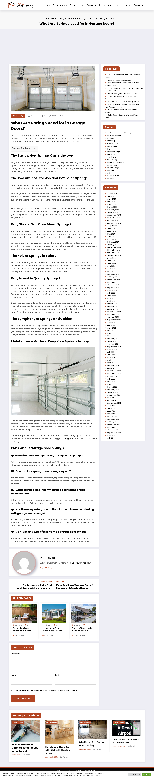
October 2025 (113, 220)
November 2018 (113, 427)
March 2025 (112, 239)
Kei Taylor (34, 116)
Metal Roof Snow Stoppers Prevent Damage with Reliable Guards (74, 586)
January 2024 (113, 277)
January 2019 (112, 422)
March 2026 (112, 207)
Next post (60, 582)
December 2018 (113, 424)
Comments (15, 654)
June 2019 (111, 411)
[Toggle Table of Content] (33, 148)
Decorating (59, 5)
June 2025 (111, 231)
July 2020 (111, 379)
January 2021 (112, 368)
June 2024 (111, 263)
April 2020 (111, 384)
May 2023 (111, 298)
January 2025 (112, 244)
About (67, 766)
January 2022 (112, 341)
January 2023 (112, 309)
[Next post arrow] (96, 585)
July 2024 (111, 261)
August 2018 (112, 435)
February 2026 (113, 210)
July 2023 (111, 293)
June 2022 (111, 328)
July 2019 (111, 408)
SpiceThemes (90, 770)
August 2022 (112, 322)
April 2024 (111, 269)
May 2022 (111, 330)
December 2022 (114, 312)
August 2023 (112, 290)
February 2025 (113, 242)
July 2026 (111, 196)
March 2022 (112, 336)
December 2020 (114, 371)
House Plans (112, 165)
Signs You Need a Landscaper (120, 80)
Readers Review (113, 176)
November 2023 (113, 282)
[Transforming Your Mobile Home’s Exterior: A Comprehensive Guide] (54, 613)
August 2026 (112, 193)
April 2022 (111, 333)
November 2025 (114, 218)
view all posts (46, 568)
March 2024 (112, 271)
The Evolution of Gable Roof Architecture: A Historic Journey (34, 586)
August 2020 (112, 376)
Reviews (110, 178)
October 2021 (112, 344)
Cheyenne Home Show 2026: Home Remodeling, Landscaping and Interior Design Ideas (114, 744)
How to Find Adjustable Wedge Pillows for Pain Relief (79, 742)
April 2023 (111, 301)
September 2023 (114, 287)
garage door (69, 438)
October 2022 (113, 317)
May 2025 (111, 234)
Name (13, 675)
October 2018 (112, 430)
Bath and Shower (114, 135)
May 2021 (111, 357)
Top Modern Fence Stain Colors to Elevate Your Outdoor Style (23, 629)
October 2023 (113, 285)
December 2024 (114, 247)
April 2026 (111, 204)
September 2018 (114, 432)
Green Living (112, 160)
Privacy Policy (90, 766)
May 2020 (111, 381)
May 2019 (111, 414)
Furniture (111, 154)
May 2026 (111, 202)
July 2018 (111, 438)
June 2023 (111, 296)
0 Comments (67, 116)
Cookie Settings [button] (134, 774)
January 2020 (112, 392)
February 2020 (113, 389)
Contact (77, 766)
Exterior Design (86, 5)
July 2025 (111, 228)
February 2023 (113, 306)
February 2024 (113, 274)
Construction (112, 143)
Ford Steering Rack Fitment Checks (122, 93)
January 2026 (112, 212)
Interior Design (133, 5)
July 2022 (111, 325)
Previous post (46, 582)
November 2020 (114, 373)
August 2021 (112, 349)
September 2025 (114, 223)
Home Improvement (110, 5)
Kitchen (110, 170)
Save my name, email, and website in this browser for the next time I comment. (46, 690)
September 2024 (114, 255)
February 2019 (113, 419)
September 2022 (114, 320)
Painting (110, 173)
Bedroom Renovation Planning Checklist (124, 101)
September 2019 (114, 403)
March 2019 (112, 416)
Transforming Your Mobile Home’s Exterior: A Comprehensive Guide (52, 629)
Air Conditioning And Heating (119, 133)
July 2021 (111, 352)
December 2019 (113, 395)
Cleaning (111, 141)
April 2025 (111, 236)
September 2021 (114, 347)
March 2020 (112, 387)
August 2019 (112, 406)
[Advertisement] (77, 44)
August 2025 (112, 226)
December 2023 (114, 279)
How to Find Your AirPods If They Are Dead (46, 741)
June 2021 (111, 355)
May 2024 (111, 266)
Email (57, 675)
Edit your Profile (79, 563)
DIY (71, 5)
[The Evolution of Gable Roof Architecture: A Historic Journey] (83, 613)
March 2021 (112, 363)
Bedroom (111, 138)
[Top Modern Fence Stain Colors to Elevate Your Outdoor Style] (24, 613)
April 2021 (111, 360)
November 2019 (113, 398)
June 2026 (111, 199)
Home (46, 5)
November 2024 (114, 250)
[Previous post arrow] (11, 585)
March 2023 (112, 303)
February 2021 (113, 365)
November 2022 (113, 314)
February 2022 (113, 338)
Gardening (111, 157)
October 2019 (112, 400)
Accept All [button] (146, 774)
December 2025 (114, 215)
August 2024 (112, 258)
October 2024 (113, 252)
